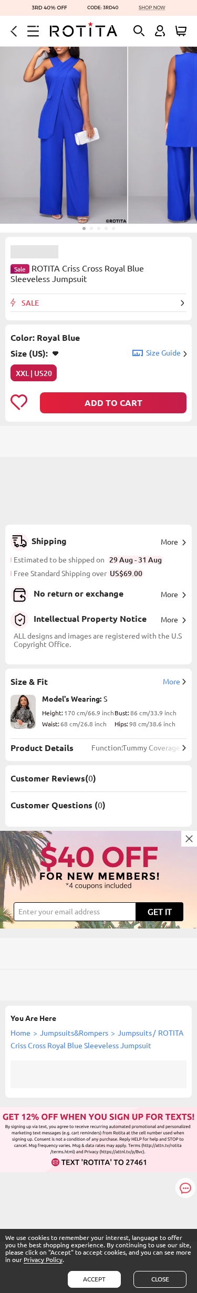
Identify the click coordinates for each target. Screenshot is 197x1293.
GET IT (160, 911)
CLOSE (160, 1279)
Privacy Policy (43, 1259)
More (169, 542)
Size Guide (163, 353)
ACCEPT (94, 1279)
